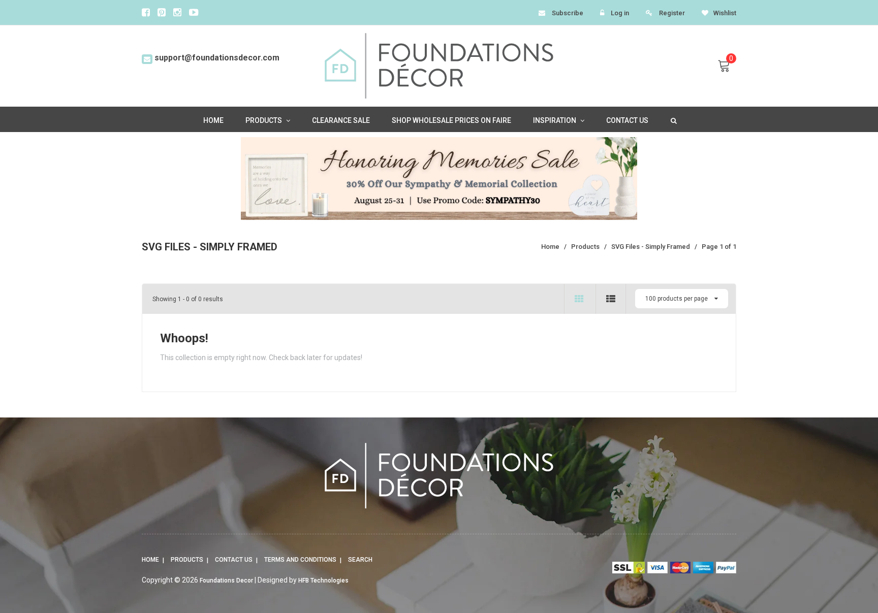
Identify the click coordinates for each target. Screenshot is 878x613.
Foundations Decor (226, 580)
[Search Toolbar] (672, 120)
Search (360, 559)
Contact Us (234, 559)
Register (672, 13)
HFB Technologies (323, 580)
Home (150, 559)
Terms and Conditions (300, 559)
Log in (620, 13)
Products (187, 559)
